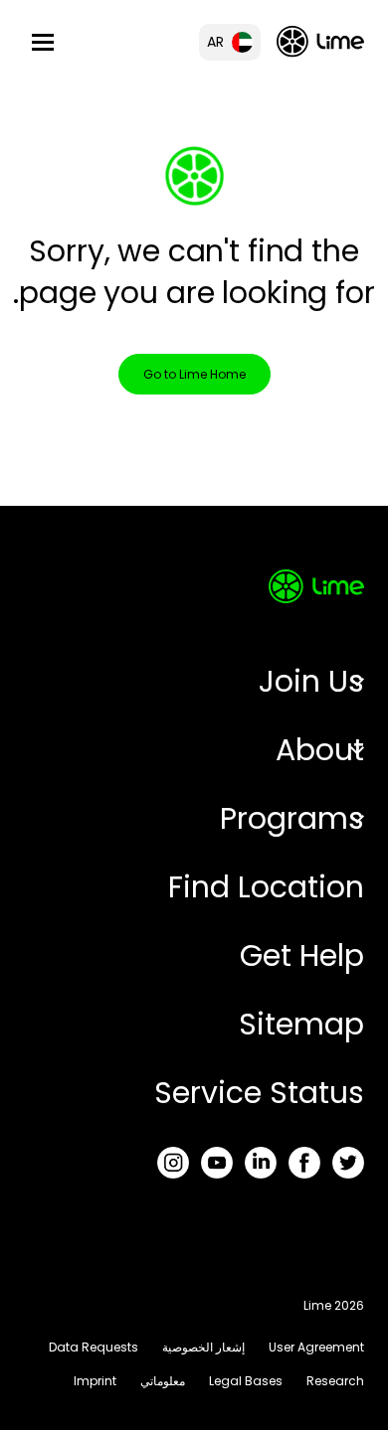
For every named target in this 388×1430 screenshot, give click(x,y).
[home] (320, 41)
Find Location (266, 887)
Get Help (302, 955)
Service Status (259, 1092)
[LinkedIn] (261, 1163)
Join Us (311, 681)
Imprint (95, 1380)
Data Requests (93, 1347)
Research (335, 1380)
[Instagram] (173, 1163)
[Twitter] (348, 1163)
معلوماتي (162, 1380)
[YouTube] (217, 1163)
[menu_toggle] (43, 42)
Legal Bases (246, 1380)
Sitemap (301, 1024)
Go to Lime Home (194, 374)
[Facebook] (304, 1163)
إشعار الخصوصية (203, 1347)
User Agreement (316, 1347)
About (320, 749)
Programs (292, 818)
